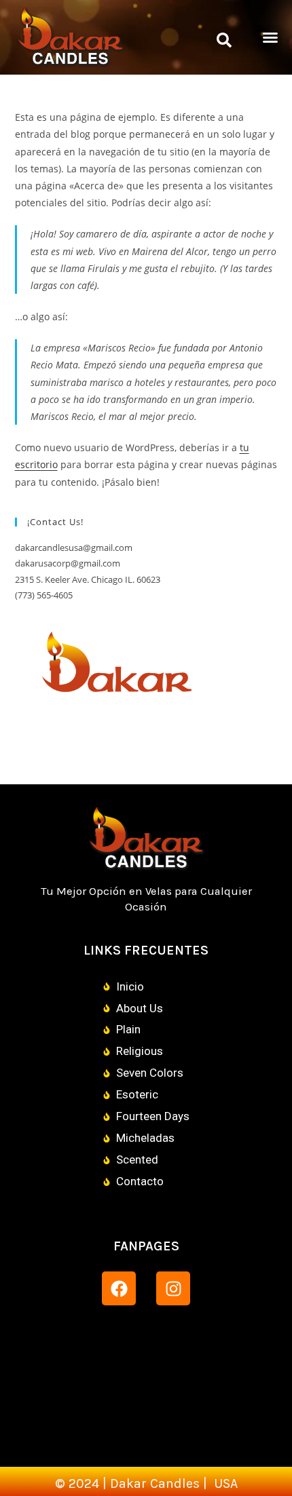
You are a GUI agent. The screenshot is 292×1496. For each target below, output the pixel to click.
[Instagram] (173, 1288)
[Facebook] (119, 1288)
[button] (224, 40)
